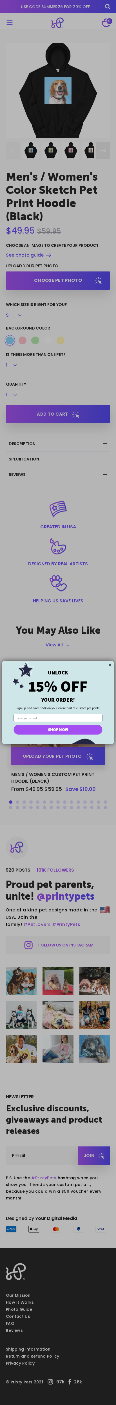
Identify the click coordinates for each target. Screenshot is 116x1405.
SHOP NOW (58, 729)
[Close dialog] (110, 665)
